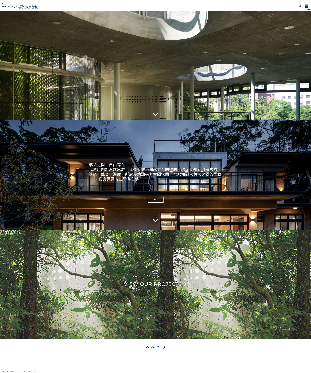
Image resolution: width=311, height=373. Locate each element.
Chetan (18, 371)
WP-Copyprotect (29, 371)
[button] (307, 6)
